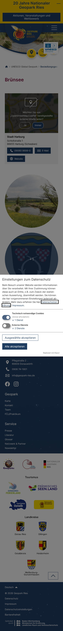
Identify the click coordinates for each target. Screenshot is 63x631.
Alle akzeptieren (15, 346)
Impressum (18, 305)
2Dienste (18, 328)
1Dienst (17, 320)
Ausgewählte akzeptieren (20, 337)
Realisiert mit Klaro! (51, 353)
